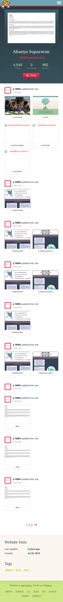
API (44, 591)
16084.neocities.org (31, 57)
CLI (28, 591)
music (18, 570)
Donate (20, 591)
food (26, 570)
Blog (36, 591)
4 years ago (17, 92)
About (8, 591)
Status (53, 591)
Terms (25, 596)
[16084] (7, 90)
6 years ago (17, 185)
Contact (36, 596)
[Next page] (35, 524)
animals (9, 570)
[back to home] (5, 4)
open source (26, 585)
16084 (18, 89)
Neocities (14, 585)
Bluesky (48, 585)
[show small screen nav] (59, 2)
